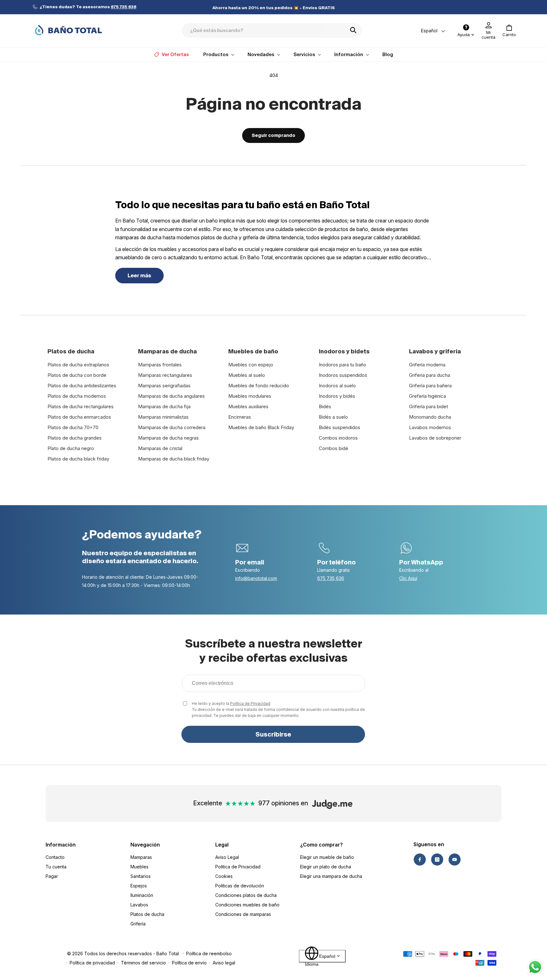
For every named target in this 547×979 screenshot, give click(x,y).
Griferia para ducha (429, 375)
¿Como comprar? (321, 844)
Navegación (145, 844)
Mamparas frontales (160, 365)
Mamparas (141, 857)
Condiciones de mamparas (243, 914)
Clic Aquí (408, 578)
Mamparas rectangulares (165, 375)
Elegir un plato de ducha (325, 866)
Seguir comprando (273, 135)
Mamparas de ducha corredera (171, 427)
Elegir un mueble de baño (327, 857)
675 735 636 (330, 578)
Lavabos (139, 904)
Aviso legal (224, 962)
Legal (222, 844)
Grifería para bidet (428, 406)
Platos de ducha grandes (74, 438)
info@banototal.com (256, 578)
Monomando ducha (430, 417)
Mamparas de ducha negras (168, 438)
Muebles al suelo (246, 375)
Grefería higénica (427, 396)
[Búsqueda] (355, 30)
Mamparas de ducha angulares (171, 396)
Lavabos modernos (430, 427)
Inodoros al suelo (337, 386)
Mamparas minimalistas (163, 417)
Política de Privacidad (250, 703)
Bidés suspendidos (339, 427)
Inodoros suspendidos (343, 375)
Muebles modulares (249, 396)
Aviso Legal (227, 857)
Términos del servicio (143, 962)
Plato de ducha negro (70, 448)
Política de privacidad (92, 962)
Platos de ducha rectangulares (80, 406)
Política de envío (189, 962)
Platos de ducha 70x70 (72, 427)
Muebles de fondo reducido (258, 386)
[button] (509, 31)
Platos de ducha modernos (76, 396)
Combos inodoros (338, 438)
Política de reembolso (209, 953)
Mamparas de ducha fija (164, 406)
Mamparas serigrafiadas (164, 386)
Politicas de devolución (239, 885)
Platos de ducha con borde (76, 375)
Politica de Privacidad (238, 866)
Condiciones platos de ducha (246, 895)
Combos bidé (333, 448)
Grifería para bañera (430, 386)
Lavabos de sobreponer (435, 438)
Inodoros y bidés (337, 396)
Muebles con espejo (250, 365)
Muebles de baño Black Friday (261, 427)
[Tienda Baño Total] (68, 30)
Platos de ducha (147, 914)
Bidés (325, 406)
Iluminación (141, 895)
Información (61, 844)
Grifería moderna (427, 365)
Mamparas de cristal (160, 448)
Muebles (139, 866)
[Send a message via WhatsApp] (535, 967)
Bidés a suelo (333, 417)
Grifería (138, 923)
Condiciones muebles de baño (247, 904)
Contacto (55, 857)
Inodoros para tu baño (342, 365)
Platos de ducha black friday (78, 459)
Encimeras (239, 417)
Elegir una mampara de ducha (331, 876)
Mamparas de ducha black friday (173, 459)
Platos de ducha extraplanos (78, 365)
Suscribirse (273, 734)
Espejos (138, 885)
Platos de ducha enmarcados (79, 417)
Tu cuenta (56, 866)
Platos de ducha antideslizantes (81, 386)
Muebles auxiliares (248, 406)
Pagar (52, 876)
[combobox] (272, 30)
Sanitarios (140, 876)
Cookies (224, 876)
